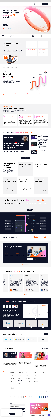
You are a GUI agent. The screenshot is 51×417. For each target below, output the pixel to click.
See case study (30, 259)
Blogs (26, 372)
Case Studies (28, 378)
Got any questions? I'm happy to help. (45, 412)
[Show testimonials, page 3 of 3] (26, 294)
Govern (19, 378)
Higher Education (12, 376)
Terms (36, 415)
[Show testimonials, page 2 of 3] (25, 294)
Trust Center (35, 382)
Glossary (27, 375)
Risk (10, 384)
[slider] (25, 223)
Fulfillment (33, 415)
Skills (19, 383)
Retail (11, 381)
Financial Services (12, 382)
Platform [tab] (12, 67)
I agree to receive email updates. (15, 406)
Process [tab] (4, 67)
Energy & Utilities (12, 373)
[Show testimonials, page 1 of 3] (24, 294)
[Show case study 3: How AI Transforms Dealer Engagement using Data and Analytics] (24, 264)
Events (35, 378)
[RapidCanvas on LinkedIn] (44, 391)
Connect (19, 375)
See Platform (30, 209)
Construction (12, 372)
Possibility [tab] (16, 67)
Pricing (19, 387)
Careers (35, 379)
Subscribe (17, 408)
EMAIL (11, 403)
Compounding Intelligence (20, 385)
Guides (27, 373)
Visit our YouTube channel (25, 157)
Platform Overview (20, 372)
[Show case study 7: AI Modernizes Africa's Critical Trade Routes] (28, 264)
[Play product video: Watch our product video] (39, 408)
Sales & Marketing (12, 385)
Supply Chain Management (12, 388)
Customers (35, 373)
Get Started (5, 25)
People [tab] (8, 67)
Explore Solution (37, 259)
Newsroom (35, 376)
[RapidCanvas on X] (46, 391)
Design (19, 373)
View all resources (45, 348)
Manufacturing (12, 378)
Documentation (36, 381)
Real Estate (11, 379)
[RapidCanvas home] (5, 4)
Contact (43, 372)
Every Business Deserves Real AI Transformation (28, 380)
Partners (35, 375)
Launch (19, 376)
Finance (11, 375)
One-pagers (27, 376)
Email (42, 373)
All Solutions (12, 389)
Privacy (31, 415)
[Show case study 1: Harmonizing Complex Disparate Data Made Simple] (22, 264)
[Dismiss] (50, 411)
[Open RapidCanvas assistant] (49, 415)
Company (35, 372)
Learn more (46, 334)
